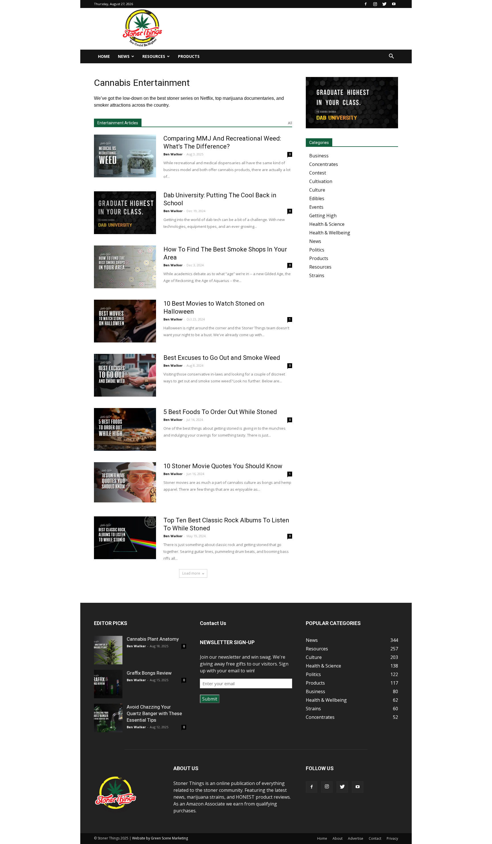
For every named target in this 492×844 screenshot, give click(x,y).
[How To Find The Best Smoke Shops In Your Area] (125, 267)
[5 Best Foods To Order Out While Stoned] (125, 429)
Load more (191, 573)
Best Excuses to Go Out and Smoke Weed (221, 357)
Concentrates (323, 164)
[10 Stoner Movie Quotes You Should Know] (125, 482)
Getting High (323, 215)
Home (104, 56)
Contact (375, 838)
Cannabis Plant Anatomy (153, 639)
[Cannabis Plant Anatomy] (108, 650)
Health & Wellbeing (329, 233)
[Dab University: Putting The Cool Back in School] (125, 212)
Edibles (316, 198)
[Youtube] (394, 4)
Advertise (355, 838)
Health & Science (327, 224)
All (290, 123)
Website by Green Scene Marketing (160, 838)
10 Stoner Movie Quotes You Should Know (222, 466)
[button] (391, 57)
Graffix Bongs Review (149, 673)
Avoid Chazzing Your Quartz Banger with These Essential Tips (154, 713)
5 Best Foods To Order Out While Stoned (220, 411)
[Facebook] (365, 4)
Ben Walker (173, 154)
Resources (153, 56)
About (338, 838)
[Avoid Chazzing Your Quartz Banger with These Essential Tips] (108, 718)
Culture (317, 190)
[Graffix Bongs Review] (108, 684)
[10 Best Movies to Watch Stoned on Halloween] (125, 321)
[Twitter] (384, 4)
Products (189, 56)
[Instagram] (375, 4)
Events (316, 207)
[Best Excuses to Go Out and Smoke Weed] (125, 375)
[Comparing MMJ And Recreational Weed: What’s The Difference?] (125, 156)
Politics (316, 250)
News (124, 56)
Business (319, 156)
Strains (316, 275)
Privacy (392, 838)
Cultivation (320, 181)
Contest (317, 173)
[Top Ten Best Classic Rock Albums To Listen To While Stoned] (125, 537)
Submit (209, 699)
